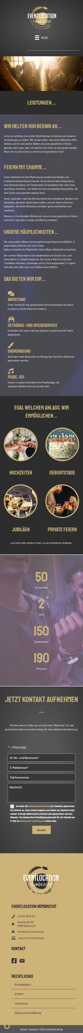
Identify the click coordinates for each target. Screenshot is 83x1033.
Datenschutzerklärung (39, 806)
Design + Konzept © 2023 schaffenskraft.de (41, 1029)
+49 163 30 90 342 (27, 916)
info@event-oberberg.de (32, 820)
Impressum (21, 1003)
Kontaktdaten (23, 984)
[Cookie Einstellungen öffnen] (7, 1028)
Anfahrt (19, 994)
